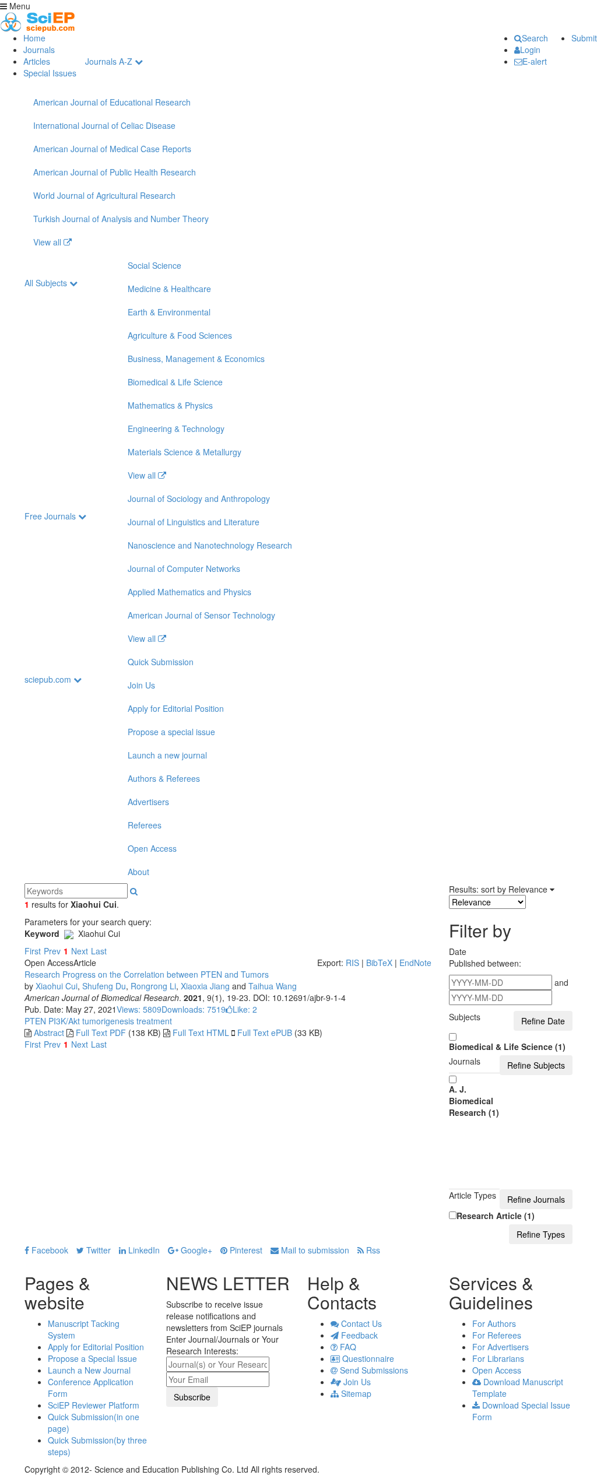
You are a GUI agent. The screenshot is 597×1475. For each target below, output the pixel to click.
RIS (352, 962)
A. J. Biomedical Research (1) (474, 1100)
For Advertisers (500, 1347)
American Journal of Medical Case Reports (112, 148)
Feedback (358, 1335)
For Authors (494, 1323)
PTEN (35, 1021)
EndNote (415, 962)
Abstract (49, 1032)
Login (530, 49)
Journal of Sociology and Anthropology (199, 498)
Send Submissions (373, 1370)
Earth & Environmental (169, 312)
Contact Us (360, 1323)
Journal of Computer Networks (184, 568)
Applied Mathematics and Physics (189, 592)
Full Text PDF (101, 1032)
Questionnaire (367, 1358)
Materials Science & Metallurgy (184, 452)
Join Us (141, 685)
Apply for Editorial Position (176, 708)
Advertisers (148, 801)
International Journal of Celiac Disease (104, 125)
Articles (36, 61)
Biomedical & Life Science (175, 382)
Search (535, 38)
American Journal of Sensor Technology (201, 615)
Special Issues (49, 73)
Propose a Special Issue (92, 1358)
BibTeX (379, 962)
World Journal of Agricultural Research (104, 195)
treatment (153, 1021)
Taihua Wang (272, 986)
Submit (584, 38)
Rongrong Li (153, 986)
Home (34, 38)
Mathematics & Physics (170, 405)
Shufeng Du (104, 986)
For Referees (496, 1335)
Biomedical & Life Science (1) (507, 1046)
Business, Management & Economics (196, 358)
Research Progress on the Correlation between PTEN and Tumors (146, 974)
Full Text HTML (201, 1032)
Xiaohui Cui (57, 986)
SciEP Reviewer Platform (93, 1405)
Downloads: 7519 (193, 1009)
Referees (144, 825)
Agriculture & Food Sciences (180, 335)
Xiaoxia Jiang (205, 986)
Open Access (152, 848)
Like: (245, 1009)
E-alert (534, 61)
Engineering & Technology (176, 428)
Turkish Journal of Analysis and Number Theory (121, 218)
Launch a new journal (167, 755)
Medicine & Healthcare (169, 288)
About (138, 871)
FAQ (347, 1347)
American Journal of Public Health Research (114, 172)
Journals (39, 49)
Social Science (154, 265)
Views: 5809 (139, 1009)
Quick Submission (161, 662)
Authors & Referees (164, 778)
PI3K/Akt (63, 1021)
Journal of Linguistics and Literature (193, 522)
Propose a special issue (171, 732)
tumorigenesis (107, 1021)
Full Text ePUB (264, 1032)
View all (48, 242)
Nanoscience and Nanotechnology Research (210, 545)
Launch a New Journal (89, 1370)
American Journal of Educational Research (112, 102)
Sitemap (355, 1393)
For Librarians (498, 1358)
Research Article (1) (495, 1215)
